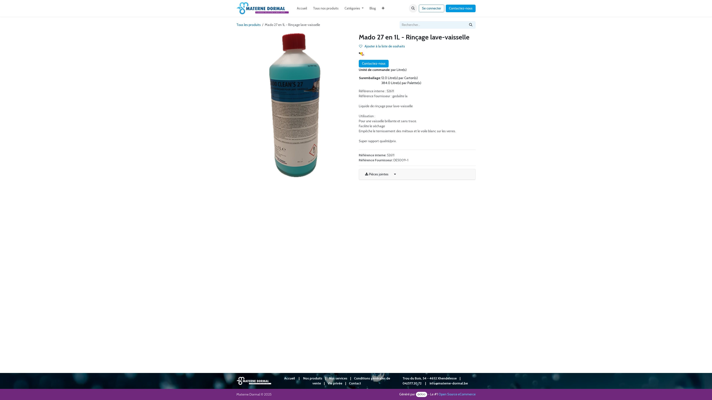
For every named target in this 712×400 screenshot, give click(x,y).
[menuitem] (302, 8)
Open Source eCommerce (457, 394)
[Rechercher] (471, 25)
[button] (413, 8)
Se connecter (431, 8)
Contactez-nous (460, 8)
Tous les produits (248, 25)
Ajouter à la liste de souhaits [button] (384, 46)
